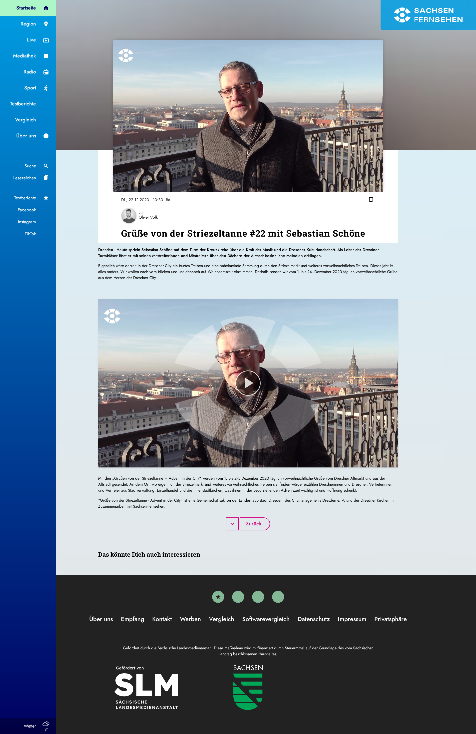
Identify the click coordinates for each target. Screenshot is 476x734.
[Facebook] (238, 597)
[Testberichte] (218, 597)
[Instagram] (258, 597)
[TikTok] (278, 597)
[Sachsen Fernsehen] (428, 15)
